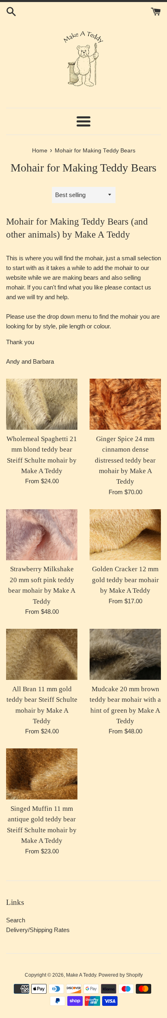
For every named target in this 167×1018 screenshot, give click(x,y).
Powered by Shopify (120, 975)
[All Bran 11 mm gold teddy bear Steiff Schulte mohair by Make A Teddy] (41, 654)
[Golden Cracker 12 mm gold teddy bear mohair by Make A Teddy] (125, 534)
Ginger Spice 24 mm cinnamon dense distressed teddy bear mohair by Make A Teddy (125, 460)
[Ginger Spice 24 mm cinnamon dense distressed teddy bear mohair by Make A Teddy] (125, 404)
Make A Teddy (81, 975)
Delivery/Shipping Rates (38, 929)
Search (15, 920)
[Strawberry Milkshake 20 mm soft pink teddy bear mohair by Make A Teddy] (41, 534)
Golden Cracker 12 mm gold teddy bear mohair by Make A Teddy (125, 579)
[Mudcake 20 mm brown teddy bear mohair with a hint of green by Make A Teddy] (125, 654)
